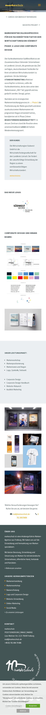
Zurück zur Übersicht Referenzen (22, 17)
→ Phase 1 (34, 102)
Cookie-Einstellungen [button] (13, 706)
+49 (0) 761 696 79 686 (13, 643)
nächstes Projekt (30, 25)
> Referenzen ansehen (13, 568)
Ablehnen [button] (23, 711)
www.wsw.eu (15, 175)
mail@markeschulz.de (21, 514)
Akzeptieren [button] (33, 706)
